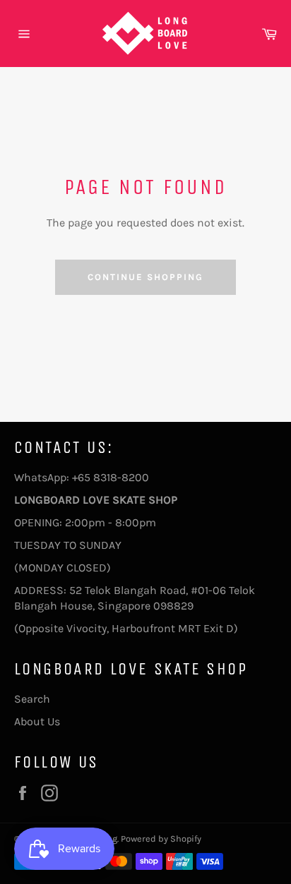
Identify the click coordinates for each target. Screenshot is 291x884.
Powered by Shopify (161, 838)
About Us (37, 721)
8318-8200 (121, 477)
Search (32, 699)
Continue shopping (145, 277)
